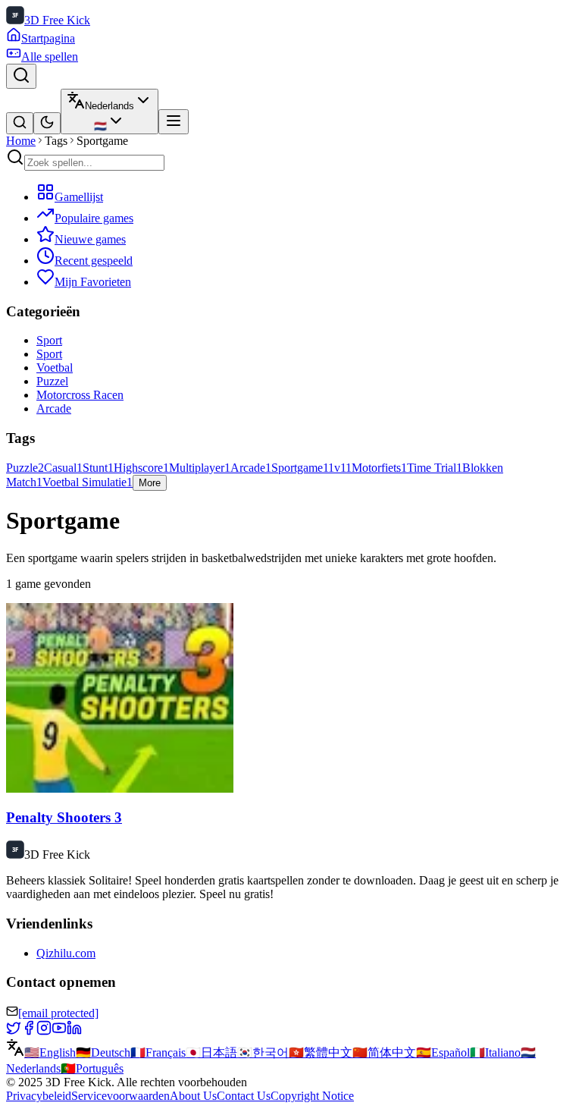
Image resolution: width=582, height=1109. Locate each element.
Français (158, 1052)
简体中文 (384, 1052)
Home (21, 140)
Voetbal (54, 367)
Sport (49, 340)
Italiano (495, 1052)
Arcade (53, 408)
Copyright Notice (312, 1095)
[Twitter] (13, 1031)
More (150, 483)
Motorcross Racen (80, 394)
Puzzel (52, 381)
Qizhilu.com (65, 953)
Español (443, 1052)
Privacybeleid (38, 1095)
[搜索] (19, 123)
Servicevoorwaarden (120, 1095)
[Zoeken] (21, 76)
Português (92, 1068)
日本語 (211, 1052)
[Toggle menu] (173, 121)
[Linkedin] (74, 1031)
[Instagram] (44, 1031)
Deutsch (103, 1052)
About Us (193, 1095)
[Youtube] (59, 1031)
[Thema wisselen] (47, 123)
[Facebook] (28, 1031)
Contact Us (244, 1095)
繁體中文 (320, 1052)
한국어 (263, 1052)
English (50, 1052)
